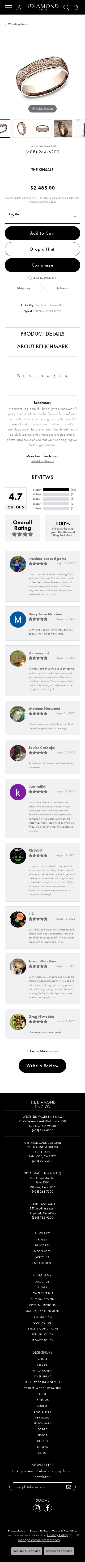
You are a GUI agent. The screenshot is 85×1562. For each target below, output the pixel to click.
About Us (42, 1281)
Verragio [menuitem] (42, 1417)
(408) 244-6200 (42, 152)
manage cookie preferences (39, 1540)
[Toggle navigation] (8, 7)
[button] (19, 7)
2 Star (37, 504)
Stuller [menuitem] (42, 1406)
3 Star (37, 499)
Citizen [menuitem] (42, 1441)
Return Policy (42, 1334)
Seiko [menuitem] (42, 1453)
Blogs (42, 1287)
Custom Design (42, 1299)
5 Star (37, 490)
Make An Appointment (43, 1311)
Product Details (42, 333)
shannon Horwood (44, 708)
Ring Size (14, 214)
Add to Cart (42, 233)
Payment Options (42, 1305)
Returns (62, 288)
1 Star (37, 508)
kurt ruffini (37, 786)
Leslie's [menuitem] (42, 1365)
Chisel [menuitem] (42, 1359)
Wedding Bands (18, 24)
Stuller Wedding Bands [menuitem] (42, 1388)
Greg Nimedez (41, 1016)
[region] (42, 76)
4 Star (37, 494)
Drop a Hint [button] (42, 249)
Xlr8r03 (35, 850)
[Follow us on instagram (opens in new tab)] (37, 1508)
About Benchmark (42, 346)
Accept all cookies (59, 1551)
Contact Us (42, 1323)
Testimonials (43, 1317)
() (73, 490)
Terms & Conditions (42, 1328)
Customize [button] (42, 265)
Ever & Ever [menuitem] (42, 1412)
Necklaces (42, 1251)
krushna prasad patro (47, 558)
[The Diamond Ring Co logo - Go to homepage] (43, 7)
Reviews (42, 477)
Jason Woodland (43, 961)
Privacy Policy (42, 1340)
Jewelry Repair (42, 1293)
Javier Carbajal (42, 747)
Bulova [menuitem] (42, 1447)
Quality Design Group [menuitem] (42, 1382)
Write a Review (42, 1066)
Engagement (42, 1263)
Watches (42, 1257)
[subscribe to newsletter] (68, 1487)
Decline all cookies (26, 1551)
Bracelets (42, 1245)
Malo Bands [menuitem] (42, 1370)
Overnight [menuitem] (42, 1376)
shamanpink (39, 653)
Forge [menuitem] (42, 1429)
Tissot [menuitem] (42, 1435)
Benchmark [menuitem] (42, 1423)
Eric (31, 913)
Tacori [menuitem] (42, 1394)
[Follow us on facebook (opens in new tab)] (48, 1508)
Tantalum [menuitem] (42, 1400)
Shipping (23, 288)
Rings (42, 1239)
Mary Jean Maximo (45, 614)
